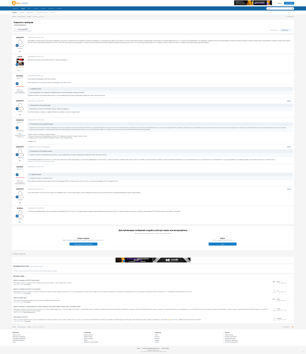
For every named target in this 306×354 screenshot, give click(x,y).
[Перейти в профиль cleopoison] (20, 125)
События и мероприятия (231, 342)
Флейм (29, 31)
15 (20, 222)
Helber (278, 281)
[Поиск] (292, 8)
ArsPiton (20, 208)
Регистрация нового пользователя (83, 244)
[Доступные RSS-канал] (292, 327)
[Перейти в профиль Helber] (274, 282)
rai (277, 290)
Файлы (85, 340)
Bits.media (15, 8)
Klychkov (20, 76)
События (36, 8)
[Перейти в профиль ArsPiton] (20, 213)
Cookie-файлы (165, 348)
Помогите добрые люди (19, 297)
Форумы (14, 12)
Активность (51, 8)
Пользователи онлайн (41, 12)
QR (165, 351)
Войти (280, 3)
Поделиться (274, 30)
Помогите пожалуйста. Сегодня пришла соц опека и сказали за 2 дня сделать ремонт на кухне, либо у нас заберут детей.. (47, 306)
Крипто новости (17, 335)
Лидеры (52, 12)
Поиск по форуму (88, 338)
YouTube (157, 342)
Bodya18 (279, 318)
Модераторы (30, 12)
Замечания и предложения (91, 342)
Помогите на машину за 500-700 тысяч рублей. (26, 280)
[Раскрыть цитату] (30, 88)
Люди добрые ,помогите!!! (20, 317)
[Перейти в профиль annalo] (274, 309)
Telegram (157, 340)
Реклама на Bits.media (230, 336)
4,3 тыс (21, 89)
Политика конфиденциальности (151, 348)
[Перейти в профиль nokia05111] (15, 30)
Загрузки (43, 8)
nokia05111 (25, 29)
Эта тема (286, 8)
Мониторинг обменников (19, 336)
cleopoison (20, 120)
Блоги (29, 8)
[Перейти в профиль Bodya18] (274, 319)
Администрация (88, 336)
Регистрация (289, 3)
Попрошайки (27, 284)
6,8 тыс (21, 70)
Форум (23, 8)
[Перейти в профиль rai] (274, 291)
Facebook (157, 336)
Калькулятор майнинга (18, 340)
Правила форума (88, 335)
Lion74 (20, 56)
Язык (138, 348)
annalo (278, 308)
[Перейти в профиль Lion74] (20, 62)
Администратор (229, 335)
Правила (59, 8)
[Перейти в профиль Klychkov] (20, 81)
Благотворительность (29, 312)
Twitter (156, 335)
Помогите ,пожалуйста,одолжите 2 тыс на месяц (26, 289)
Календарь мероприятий (19, 338)
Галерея (22, 12)
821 (21, 133)
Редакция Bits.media (230, 338)
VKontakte (157, 338)
